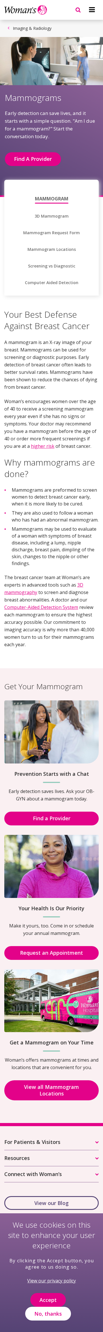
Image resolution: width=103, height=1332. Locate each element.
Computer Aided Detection (51, 282)
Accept (48, 1299)
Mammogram (51, 199)
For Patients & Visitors (32, 1141)
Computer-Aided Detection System (41, 607)
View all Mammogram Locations (51, 1090)
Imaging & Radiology (32, 28)
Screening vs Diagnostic (51, 266)
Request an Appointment (51, 952)
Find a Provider (51, 818)
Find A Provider (33, 158)
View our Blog (51, 1203)
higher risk (42, 446)
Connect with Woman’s (33, 1174)
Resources (17, 1158)
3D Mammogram (52, 216)
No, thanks (48, 1313)
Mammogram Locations (51, 249)
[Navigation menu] (92, 10)
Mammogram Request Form (51, 232)
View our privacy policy (51, 1281)
